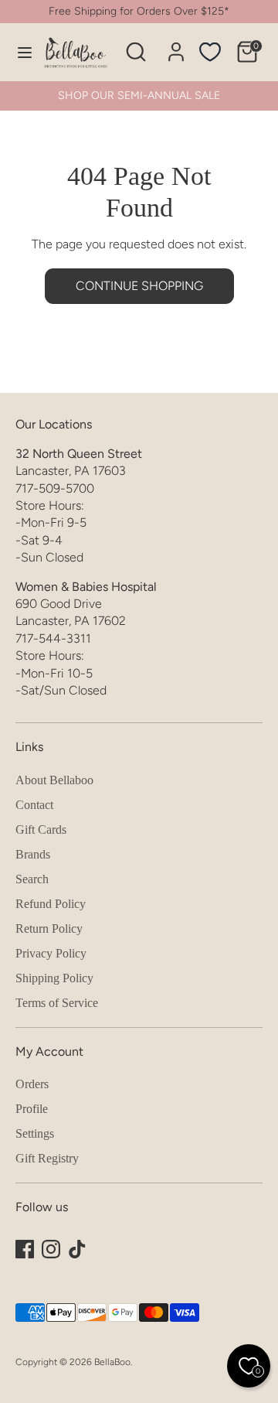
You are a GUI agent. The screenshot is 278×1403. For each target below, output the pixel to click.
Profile (31, 1108)
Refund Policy (50, 903)
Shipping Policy (54, 978)
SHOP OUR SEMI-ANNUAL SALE (139, 95)
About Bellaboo (54, 780)
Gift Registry (47, 1158)
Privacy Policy (50, 953)
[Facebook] (24, 1249)
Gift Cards (40, 829)
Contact (34, 804)
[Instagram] (51, 1249)
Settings (34, 1133)
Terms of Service (56, 1002)
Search (32, 879)
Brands (32, 854)
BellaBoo (112, 1362)
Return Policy (49, 928)
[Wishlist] (210, 52)
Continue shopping (139, 285)
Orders (32, 1084)
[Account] (176, 44)
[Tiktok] (77, 1249)
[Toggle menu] (17, 52)
